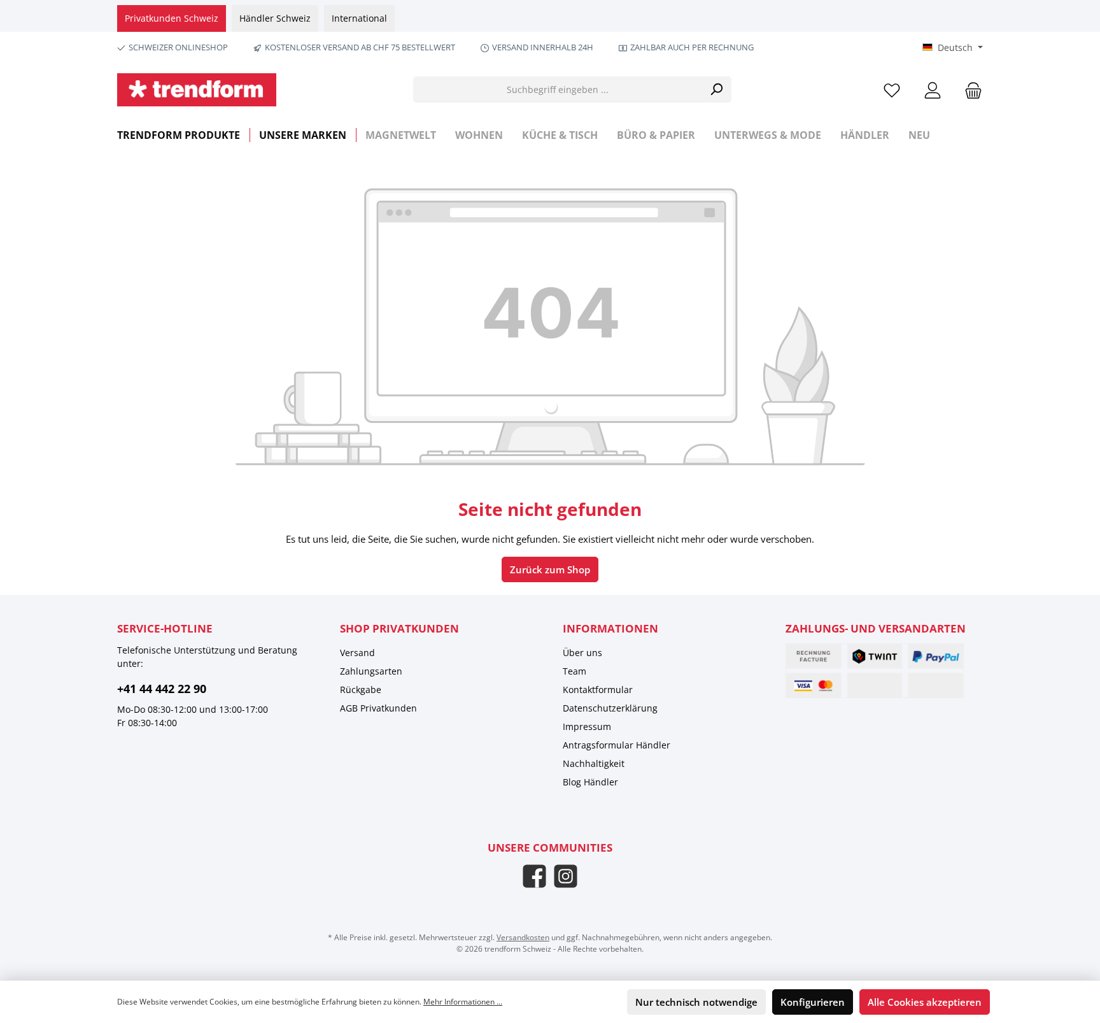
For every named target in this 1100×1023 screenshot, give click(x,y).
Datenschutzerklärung (610, 708)
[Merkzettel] (892, 89)
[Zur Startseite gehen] (196, 89)
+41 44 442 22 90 (161, 688)
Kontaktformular (598, 689)
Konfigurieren (812, 1002)
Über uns (582, 653)
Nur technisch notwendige (696, 1002)
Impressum (587, 726)
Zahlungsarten (371, 671)
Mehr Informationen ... (462, 1001)
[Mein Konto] (932, 89)
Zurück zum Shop (550, 569)
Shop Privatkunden (399, 628)
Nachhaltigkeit (593, 763)
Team (574, 671)
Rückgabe (360, 689)
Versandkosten (523, 937)
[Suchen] (716, 89)
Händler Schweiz (275, 18)
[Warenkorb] (969, 89)
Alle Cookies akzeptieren (925, 1002)
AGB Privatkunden (378, 708)
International (359, 18)
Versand (357, 653)
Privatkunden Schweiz (171, 18)
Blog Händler (590, 782)
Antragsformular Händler (616, 745)
